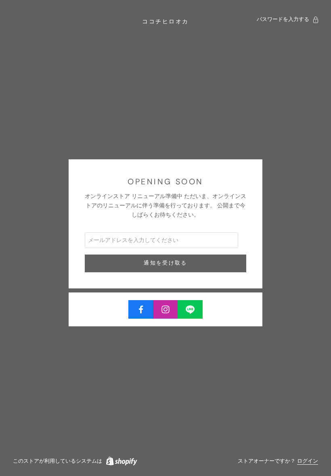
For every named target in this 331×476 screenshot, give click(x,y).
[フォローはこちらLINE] (190, 309)
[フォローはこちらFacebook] (141, 309)
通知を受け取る (165, 263)
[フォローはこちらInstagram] (165, 309)
